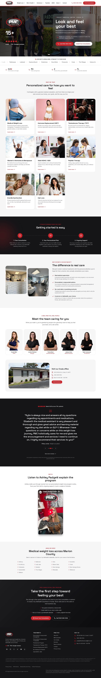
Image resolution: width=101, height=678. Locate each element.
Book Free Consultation (83, 44)
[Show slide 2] (50, 54)
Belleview (38, 552)
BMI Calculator (57, 637)
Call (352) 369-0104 (65, 44)
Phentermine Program (38, 642)
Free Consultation (89, 3)
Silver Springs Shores (75, 558)
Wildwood (72, 560)
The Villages (39, 560)
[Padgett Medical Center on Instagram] (10, 649)
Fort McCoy (21, 555)
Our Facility (56, 639)
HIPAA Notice (16, 666)
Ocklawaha (21, 558)
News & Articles (57, 644)
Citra (54, 552)
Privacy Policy (57, 648)
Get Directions (57, 382)
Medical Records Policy (25, 666)
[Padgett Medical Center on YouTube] (21, 649)
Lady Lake (38, 555)
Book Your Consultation (42, 609)
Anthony (21, 552)
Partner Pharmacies (36, 666)
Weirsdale (55, 560)
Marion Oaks (56, 555)
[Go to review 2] (49, 439)
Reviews (56, 642)
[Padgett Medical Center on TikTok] (17, 649)
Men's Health (30, 3)
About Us (56, 635)
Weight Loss (20, 3)
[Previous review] (45, 439)
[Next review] (55, 439)
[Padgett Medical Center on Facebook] (7, 649)
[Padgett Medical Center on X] (14, 649)
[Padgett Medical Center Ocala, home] (9, 3)
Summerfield (22, 560)
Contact (65, 3)
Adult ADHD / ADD (37, 651)
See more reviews (49, 444)
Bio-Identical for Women (39, 649)
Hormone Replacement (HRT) (40, 647)
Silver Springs (56, 558)
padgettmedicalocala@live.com (84, 640)
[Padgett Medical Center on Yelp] (24, 649)
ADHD (53, 3)
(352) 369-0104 (77, 3)
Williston (21, 563)
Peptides (47, 3)
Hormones (39, 3)
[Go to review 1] (48, 439)
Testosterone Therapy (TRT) (40, 645)
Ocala (71, 555)
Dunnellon (72, 552)
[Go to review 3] (52, 439)
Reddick (38, 558)
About (57, 3)
